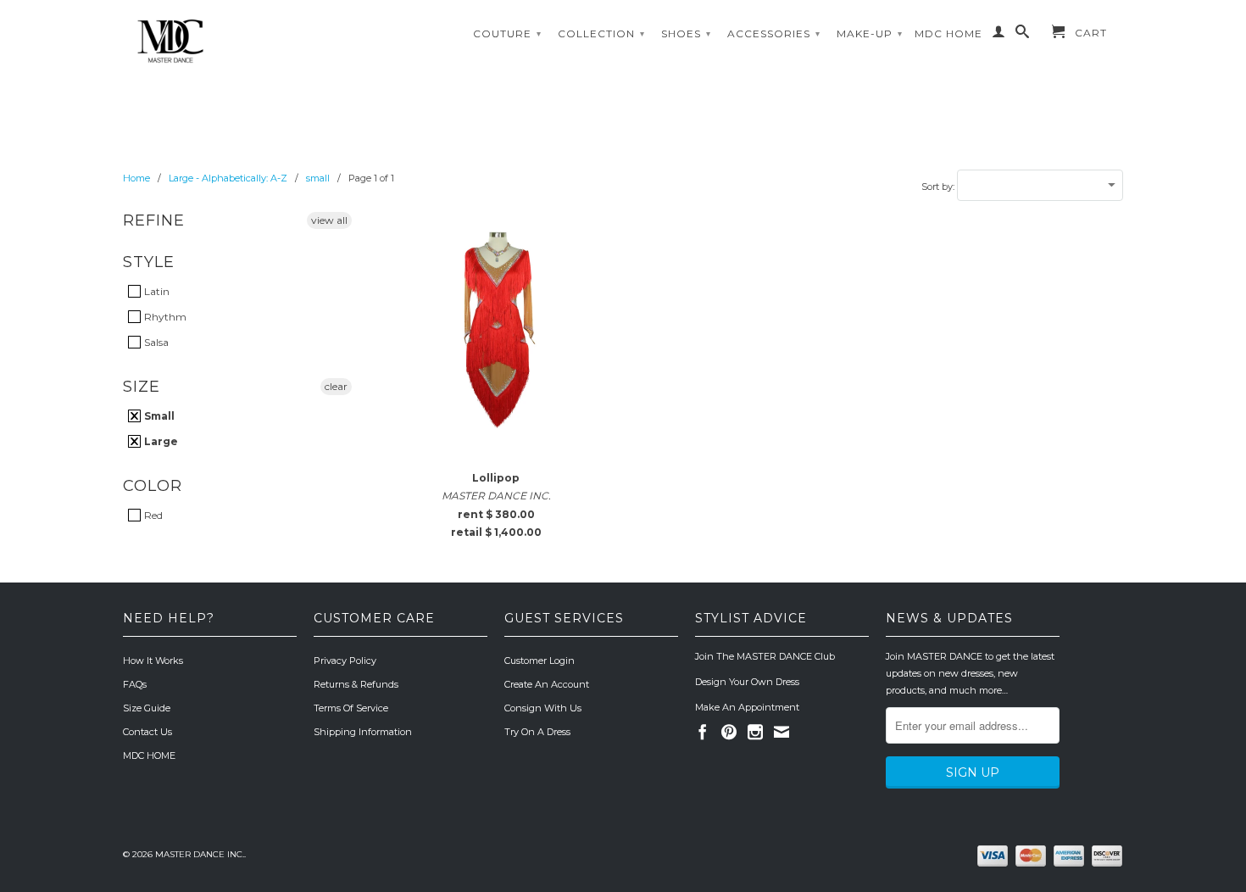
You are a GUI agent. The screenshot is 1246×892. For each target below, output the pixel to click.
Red (152, 515)
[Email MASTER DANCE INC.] (781, 731)
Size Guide (146, 708)
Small (158, 416)
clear (336, 386)
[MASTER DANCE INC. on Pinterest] (729, 731)
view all (329, 220)
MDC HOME (948, 33)
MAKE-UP (870, 33)
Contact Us (147, 732)
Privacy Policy (345, 660)
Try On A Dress (537, 732)
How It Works (153, 660)
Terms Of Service (351, 708)
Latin (156, 291)
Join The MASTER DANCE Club (765, 656)
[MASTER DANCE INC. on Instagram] (755, 731)
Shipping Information (363, 732)
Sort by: (939, 186)
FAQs (135, 684)
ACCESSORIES (773, 33)
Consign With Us (542, 708)
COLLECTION (601, 33)
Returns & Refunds (356, 684)
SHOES (686, 33)
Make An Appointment (747, 707)
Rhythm (164, 316)
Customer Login (539, 660)
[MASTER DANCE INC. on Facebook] (702, 731)
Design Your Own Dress (747, 682)
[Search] (1022, 35)
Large (160, 441)
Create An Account (546, 684)
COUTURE (507, 33)
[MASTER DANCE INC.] (241, 41)
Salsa (155, 342)
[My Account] (999, 35)
